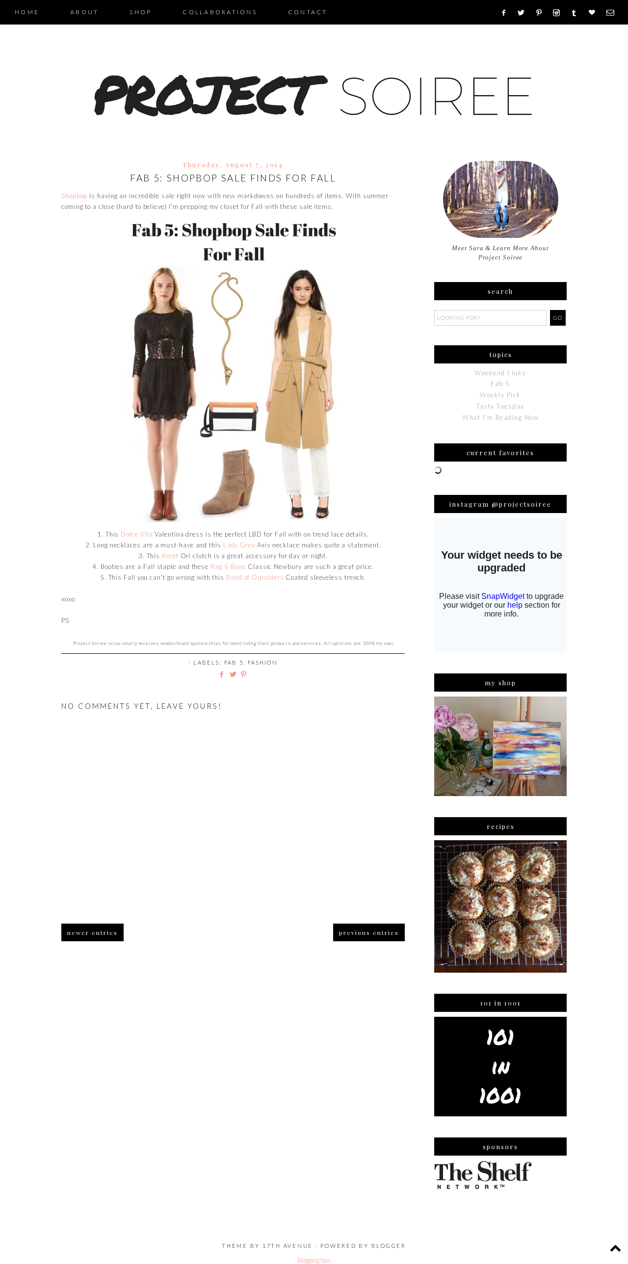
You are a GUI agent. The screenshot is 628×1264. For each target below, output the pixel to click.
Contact (308, 12)
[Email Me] (613, 13)
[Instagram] (559, 13)
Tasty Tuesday (500, 406)
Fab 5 (233, 662)
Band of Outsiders (255, 577)
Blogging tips (314, 1260)
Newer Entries (92, 932)
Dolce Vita (137, 534)
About (84, 12)
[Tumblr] (577, 13)
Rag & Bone (228, 566)
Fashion (263, 662)
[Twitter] (524, 13)
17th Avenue (287, 1245)
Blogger (388, 1245)
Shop (141, 12)
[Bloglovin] (595, 13)
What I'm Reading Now (500, 417)
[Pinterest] (542, 13)
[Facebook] (506, 13)
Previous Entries (369, 932)
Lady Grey (239, 545)
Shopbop (74, 196)
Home (27, 12)
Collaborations (220, 12)
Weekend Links (500, 373)
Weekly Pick (500, 395)
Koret (170, 556)
